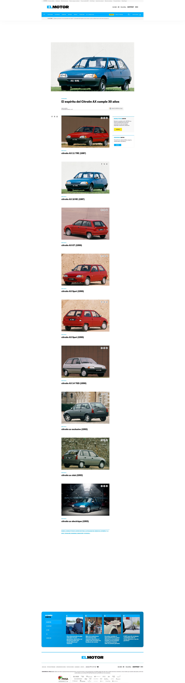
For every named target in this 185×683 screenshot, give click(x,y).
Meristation (115, 681)
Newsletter (91, 14)
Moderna (82, 681)
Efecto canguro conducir (74, 1)
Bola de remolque (108, 1)
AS (46, 634)
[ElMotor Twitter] (92, 667)
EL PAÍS (47, 630)
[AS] (118, 7)
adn (113, 677)
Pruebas (70, 14)
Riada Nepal (124, 1)
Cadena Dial (101, 679)
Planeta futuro (112, 679)
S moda (101, 681)
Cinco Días (95, 679)
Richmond (75, 681)
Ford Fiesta (92, 1)
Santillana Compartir (97, 677)
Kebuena (117, 679)
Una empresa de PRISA (63, 678)
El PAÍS (76, 677)
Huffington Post (78, 679)
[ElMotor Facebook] (90, 667)
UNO (86, 679)
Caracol (118, 677)
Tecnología (81, 14)
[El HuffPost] (130, 7)
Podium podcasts (89, 681)
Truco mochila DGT (85, 1)
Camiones (58, 1)
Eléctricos (57, 14)
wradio (90, 679)
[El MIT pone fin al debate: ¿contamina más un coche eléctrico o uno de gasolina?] (131, 633)
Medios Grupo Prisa (63, 681)
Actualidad (50, 14)
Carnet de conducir (100, 1)
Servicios (111, 14)
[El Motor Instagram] (93, 667)
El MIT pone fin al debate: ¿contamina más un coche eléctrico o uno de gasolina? (131, 638)
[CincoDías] (123, 7)
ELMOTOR (48, 622)
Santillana (89, 677)
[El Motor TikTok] (95, 667)
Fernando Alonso (117, 1)
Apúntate (118, 129)
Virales (75, 14)
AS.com (108, 677)
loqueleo (108, 681)
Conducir (64, 14)
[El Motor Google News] (98, 667)
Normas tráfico (51, 1)
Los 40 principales (83, 677)
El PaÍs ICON (95, 681)
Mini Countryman (64, 1)
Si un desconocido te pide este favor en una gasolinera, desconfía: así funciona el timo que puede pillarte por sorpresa (74, 640)
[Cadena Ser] (136, 7)
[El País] (115, 7)
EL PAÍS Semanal (106, 679)
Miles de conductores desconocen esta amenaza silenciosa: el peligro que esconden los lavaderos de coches (93, 639)
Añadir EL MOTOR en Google (117, 108)
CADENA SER (48, 638)
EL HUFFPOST (49, 626)
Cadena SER (103, 677)
